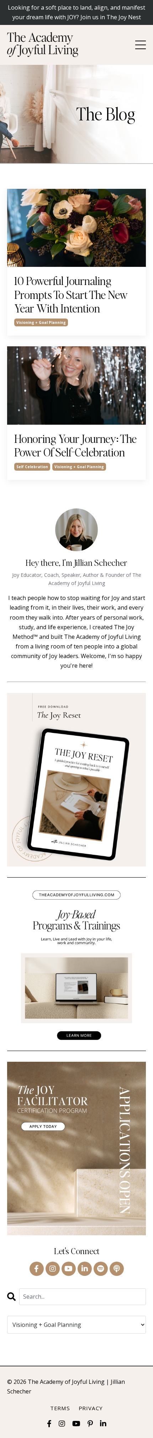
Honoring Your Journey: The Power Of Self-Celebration (75, 445)
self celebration (32, 466)
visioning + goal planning (41, 322)
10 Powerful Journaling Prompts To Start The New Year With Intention (71, 294)
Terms (60, 1408)
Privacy (91, 1408)
